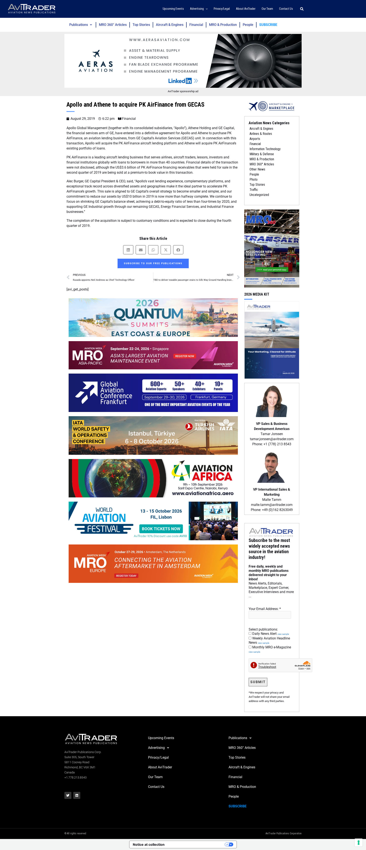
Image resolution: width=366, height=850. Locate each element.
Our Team (155, 777)
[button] (206, 9)
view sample (283, 634)
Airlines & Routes (261, 134)
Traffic (254, 190)
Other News (257, 169)
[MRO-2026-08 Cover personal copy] (271, 248)
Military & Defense (262, 154)
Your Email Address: (265, 609)
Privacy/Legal (158, 757)
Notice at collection (149, 844)
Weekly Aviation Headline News (269, 640)
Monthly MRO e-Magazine (270, 649)
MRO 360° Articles (113, 25)
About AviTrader (160, 767)
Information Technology (265, 149)
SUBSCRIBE (268, 25)
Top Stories (141, 25)
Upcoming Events (161, 738)
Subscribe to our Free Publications (153, 263)
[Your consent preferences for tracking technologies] (359, 843)
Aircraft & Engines (169, 25)
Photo (254, 179)
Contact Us (156, 787)
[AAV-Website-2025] (183, 61)
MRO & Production (223, 25)
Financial (196, 25)
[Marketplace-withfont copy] (271, 106)
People (248, 25)
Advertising (156, 748)
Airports (255, 139)
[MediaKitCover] (271, 340)
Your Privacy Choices (197, 844)
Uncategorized (259, 195)
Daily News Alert (270, 634)
